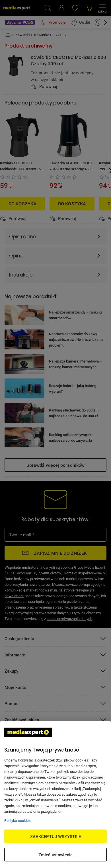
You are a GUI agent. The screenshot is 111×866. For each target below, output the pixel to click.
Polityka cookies (17, 820)
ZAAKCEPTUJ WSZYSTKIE (55, 836)
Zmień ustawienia (55, 854)
